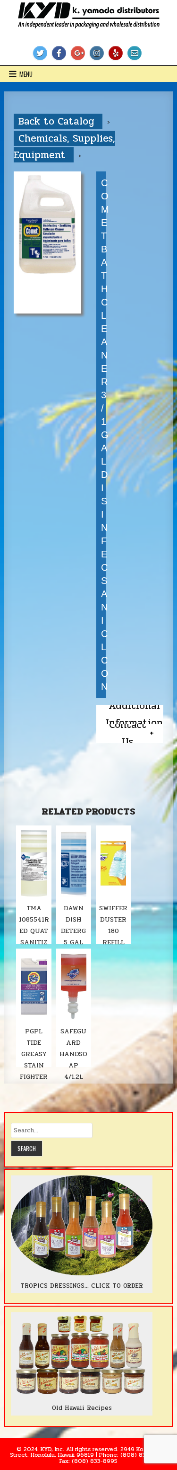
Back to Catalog (58, 121)
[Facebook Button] (59, 53)
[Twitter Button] (40, 53)
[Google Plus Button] (78, 53)
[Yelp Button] (116, 53)
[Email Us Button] (134, 53)
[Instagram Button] (97, 53)
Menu (26, 74)
